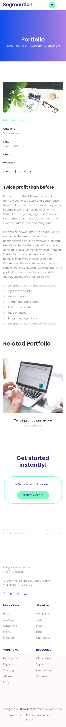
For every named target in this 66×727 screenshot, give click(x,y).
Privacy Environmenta (39, 715)
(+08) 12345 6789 (14, 572)
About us (8, 620)
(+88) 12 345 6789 (13, 533)
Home (7, 613)
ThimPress (26, 709)
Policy (29, 719)
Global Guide (44, 658)
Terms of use (14, 715)
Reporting (9, 664)
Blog (39, 632)
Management (11, 658)
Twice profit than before (33, 420)
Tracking (8, 670)
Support (41, 664)
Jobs (39, 620)
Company (42, 613)
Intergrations (44, 670)
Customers (10, 626)
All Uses (7, 676)
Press (39, 626)
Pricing (7, 632)
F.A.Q (6, 682)
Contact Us (43, 638)
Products (8, 638)
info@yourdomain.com (17, 567)
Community (43, 676)
